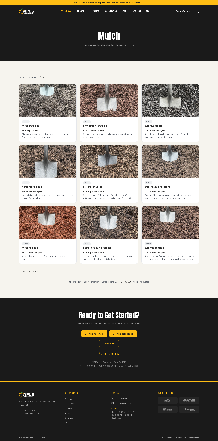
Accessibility (194, 437)
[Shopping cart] (197, 11)
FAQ (148, 11)
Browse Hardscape (123, 333)
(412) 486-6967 (186, 11)
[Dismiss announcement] (215, 2)
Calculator (111, 11)
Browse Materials (94, 333)
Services (96, 11)
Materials (66, 11)
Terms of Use (180, 437)
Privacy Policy (167, 437)
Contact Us (109, 343)
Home (21, 77)
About (125, 11)
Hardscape (81, 11)
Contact (137, 11)
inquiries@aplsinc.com (125, 403)
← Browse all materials (29, 271)
